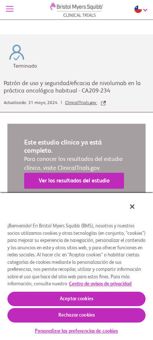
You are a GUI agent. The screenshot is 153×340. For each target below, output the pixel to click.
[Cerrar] (132, 206)
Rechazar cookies (76, 315)
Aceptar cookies (76, 299)
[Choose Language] (141, 9)
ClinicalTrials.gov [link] (81, 103)
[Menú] (9, 9)
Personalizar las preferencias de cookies (76, 331)
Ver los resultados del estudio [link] (74, 181)
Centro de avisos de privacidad (100, 284)
